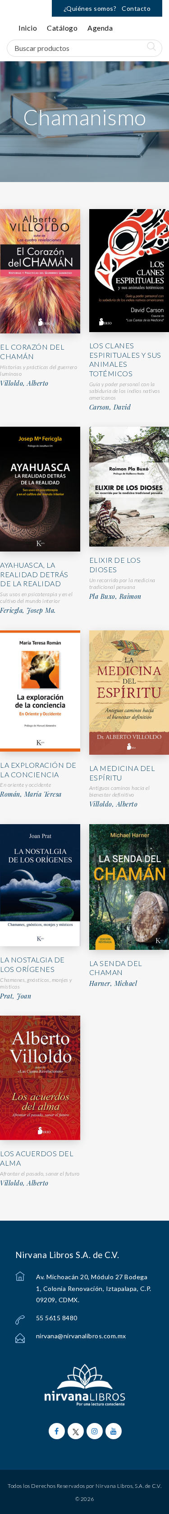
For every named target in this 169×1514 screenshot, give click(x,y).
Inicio (27, 27)
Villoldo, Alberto (24, 383)
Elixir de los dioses (115, 565)
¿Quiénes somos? (90, 8)
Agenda (100, 27)
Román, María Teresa (31, 794)
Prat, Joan (15, 996)
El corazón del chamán (32, 351)
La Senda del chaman (115, 968)
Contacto (136, 8)
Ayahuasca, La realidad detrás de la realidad (34, 574)
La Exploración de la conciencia (38, 770)
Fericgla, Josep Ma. (28, 611)
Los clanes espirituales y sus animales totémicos (125, 359)
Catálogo (62, 27)
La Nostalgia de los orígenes (32, 964)
